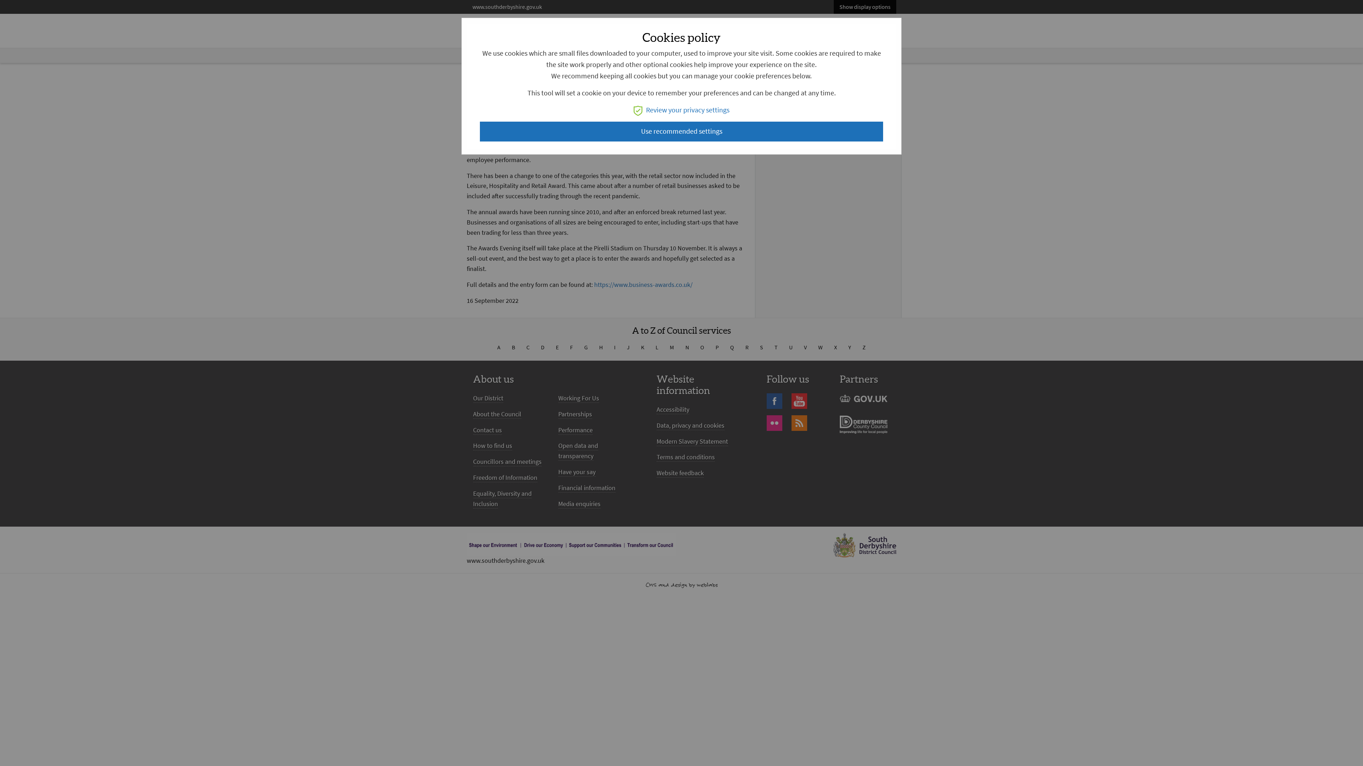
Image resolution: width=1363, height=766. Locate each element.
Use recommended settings (681, 131)
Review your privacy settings (687, 110)
